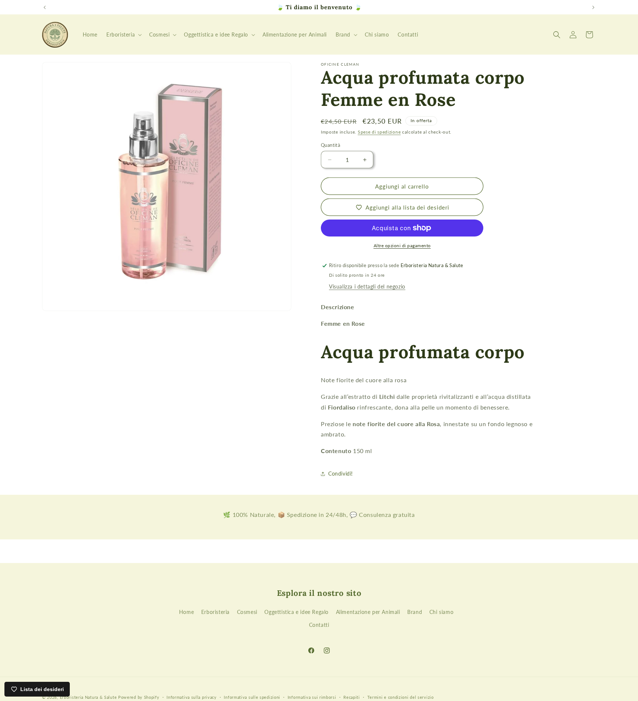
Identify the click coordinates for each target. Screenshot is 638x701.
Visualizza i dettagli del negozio (367, 286)
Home (186, 612)
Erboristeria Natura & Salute (88, 697)
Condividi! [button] (340, 473)
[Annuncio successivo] (593, 7)
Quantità (330, 145)
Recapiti (351, 696)
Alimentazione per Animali (368, 612)
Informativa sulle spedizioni (252, 696)
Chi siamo (441, 612)
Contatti (319, 625)
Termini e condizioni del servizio (400, 696)
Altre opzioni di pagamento (402, 245)
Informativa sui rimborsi (312, 696)
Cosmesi (247, 612)
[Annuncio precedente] (45, 7)
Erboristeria (215, 612)
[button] (123, 34)
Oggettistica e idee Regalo (296, 612)
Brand (414, 612)
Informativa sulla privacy (192, 696)
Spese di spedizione (379, 132)
